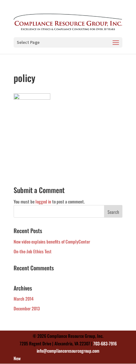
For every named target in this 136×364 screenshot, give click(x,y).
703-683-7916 (105, 343)
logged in (43, 201)
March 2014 (24, 298)
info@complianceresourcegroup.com (68, 350)
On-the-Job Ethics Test (33, 251)
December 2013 (27, 308)
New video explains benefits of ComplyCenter (52, 241)
